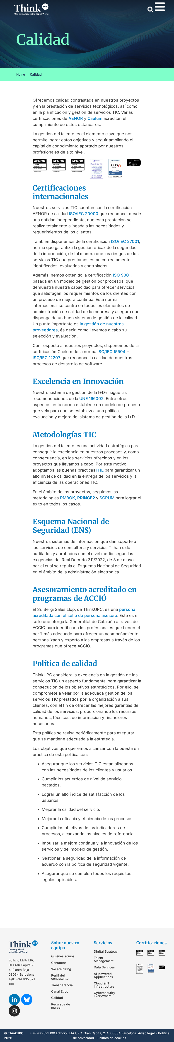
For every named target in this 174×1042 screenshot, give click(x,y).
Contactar (58, 963)
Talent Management (104, 959)
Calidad (57, 998)
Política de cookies (111, 1038)
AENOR (75, 118)
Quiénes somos (63, 956)
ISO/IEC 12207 (46, 357)
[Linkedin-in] (14, 999)
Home (20, 74)
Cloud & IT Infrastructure (104, 984)
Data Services (104, 967)
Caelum (94, 118)
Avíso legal (146, 1033)
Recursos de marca (60, 1005)
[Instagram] (14, 1010)
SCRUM (106, 497)
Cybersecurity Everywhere (104, 994)
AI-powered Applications (103, 975)
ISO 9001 (121, 275)
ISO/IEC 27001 (125, 241)
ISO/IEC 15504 (111, 351)
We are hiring (61, 969)
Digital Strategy (106, 951)
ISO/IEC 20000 (83, 213)
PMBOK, (68, 497)
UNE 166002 (91, 398)
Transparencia (62, 985)
